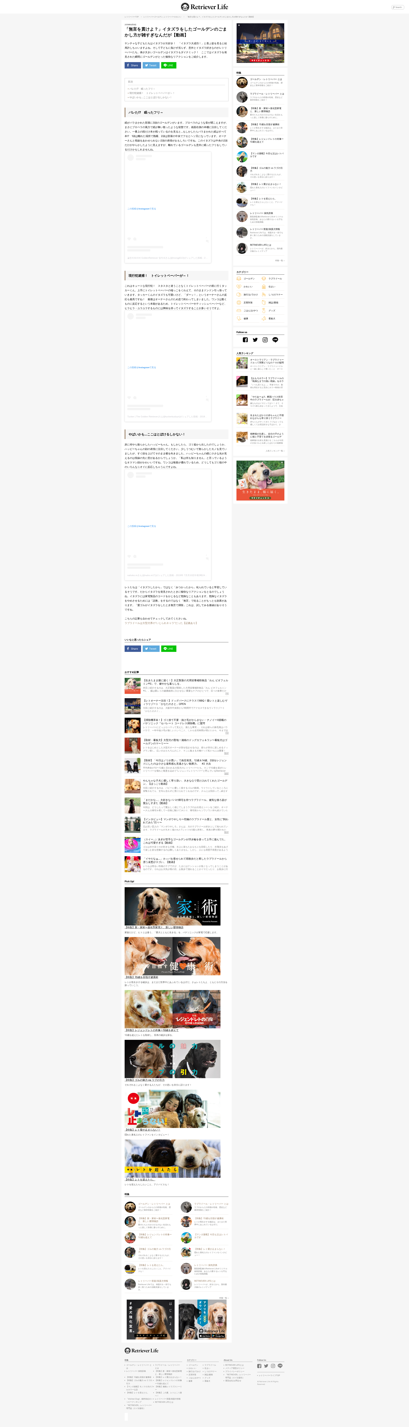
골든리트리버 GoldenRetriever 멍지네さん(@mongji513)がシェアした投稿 (164, 258)
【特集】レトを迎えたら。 (137, 1392)
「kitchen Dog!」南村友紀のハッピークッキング (139, 1400)
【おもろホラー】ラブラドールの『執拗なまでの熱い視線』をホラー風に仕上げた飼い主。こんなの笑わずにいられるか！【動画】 (267, 380)
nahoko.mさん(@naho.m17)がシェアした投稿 (150, 575)
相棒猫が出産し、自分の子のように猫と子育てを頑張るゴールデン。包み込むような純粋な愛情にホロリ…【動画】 (267, 435)
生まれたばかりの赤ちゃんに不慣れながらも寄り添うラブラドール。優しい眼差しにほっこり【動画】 (267, 417)
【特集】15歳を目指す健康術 (138, 1377)
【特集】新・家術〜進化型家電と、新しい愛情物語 (168, 1372)
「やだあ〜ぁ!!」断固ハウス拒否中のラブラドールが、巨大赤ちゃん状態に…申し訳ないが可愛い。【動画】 (267, 398)
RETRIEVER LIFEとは (164, 1402)
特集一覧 (223, 1298)
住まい (272, 286)
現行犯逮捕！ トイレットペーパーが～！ (152, 93)
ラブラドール (275, 278)
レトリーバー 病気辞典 (136, 1371)
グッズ (272, 310)
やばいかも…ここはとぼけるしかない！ (150, 97)
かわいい (177, 17)
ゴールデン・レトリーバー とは (139, 1366)
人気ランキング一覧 (274, 451)
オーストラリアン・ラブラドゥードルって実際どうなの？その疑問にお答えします (267, 361)
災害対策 (248, 302)
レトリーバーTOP (132, 17)
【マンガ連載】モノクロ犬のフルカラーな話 (139, 1388)
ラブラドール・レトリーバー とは (167, 1366)
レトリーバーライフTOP (269, 1375)
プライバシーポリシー (234, 1371)
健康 (246, 318)
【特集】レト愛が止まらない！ (168, 1377)
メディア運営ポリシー (234, 1368)
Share (134, 65)
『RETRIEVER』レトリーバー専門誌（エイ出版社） (139, 1406)
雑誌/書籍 (273, 302)
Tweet (152, 65)
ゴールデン (158, 17)
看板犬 (272, 318)
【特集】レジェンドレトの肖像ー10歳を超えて (168, 1382)
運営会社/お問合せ (233, 1380)
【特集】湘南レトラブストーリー (168, 1388)
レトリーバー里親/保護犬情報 (168, 1399)
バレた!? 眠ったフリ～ (143, 88)
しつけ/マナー (276, 294)
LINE (170, 65)
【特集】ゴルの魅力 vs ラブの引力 (139, 1382)
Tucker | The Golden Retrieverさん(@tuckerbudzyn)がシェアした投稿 (162, 416)
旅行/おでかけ (251, 294)
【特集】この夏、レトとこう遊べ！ (168, 1394)
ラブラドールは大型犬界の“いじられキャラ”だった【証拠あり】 (161, 623)
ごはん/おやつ (251, 310)
